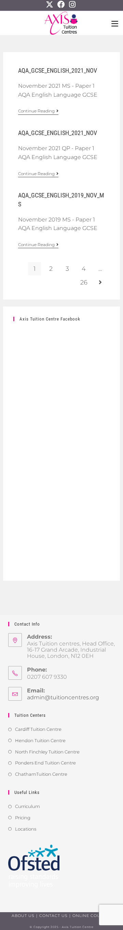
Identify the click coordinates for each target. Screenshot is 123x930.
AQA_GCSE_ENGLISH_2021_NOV (57, 70)
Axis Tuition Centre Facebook (49, 319)
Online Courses (92, 915)
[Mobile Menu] (114, 23)
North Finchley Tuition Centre (47, 751)
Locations (25, 829)
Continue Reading (38, 111)
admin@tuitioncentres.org (63, 697)
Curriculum (27, 806)
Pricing (22, 817)
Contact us (53, 915)
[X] (50, 4)
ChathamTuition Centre (41, 774)
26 (83, 282)
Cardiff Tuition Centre (38, 729)
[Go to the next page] (100, 282)
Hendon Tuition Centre (40, 740)
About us (23, 915)
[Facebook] (61, 4)
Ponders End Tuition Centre (45, 762)
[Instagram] (72, 4)
